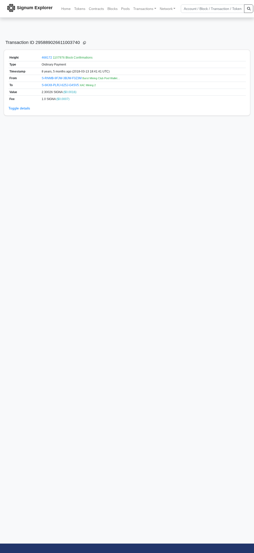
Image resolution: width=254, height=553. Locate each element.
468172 (47, 57)
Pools (125, 9)
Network (166, 9)
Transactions (143, 9)
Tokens (79, 9)
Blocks (112, 9)
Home (66, 9)
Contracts (96, 9)
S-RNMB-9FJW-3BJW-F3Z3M (62, 78)
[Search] (248, 8)
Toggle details (19, 108)
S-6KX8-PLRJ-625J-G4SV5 (61, 85)
